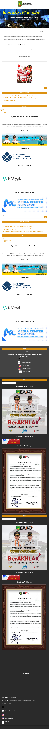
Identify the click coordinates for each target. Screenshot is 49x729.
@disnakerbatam (26, 365)
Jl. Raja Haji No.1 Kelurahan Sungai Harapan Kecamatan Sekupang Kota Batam (18, 700)
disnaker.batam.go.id (26, 359)
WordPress (33, 727)
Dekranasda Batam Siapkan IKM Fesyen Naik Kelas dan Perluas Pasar (17, 97)
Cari (3, 86)
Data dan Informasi (7, 111)
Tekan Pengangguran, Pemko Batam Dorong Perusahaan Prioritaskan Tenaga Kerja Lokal (22, 95)
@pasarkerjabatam (26, 368)
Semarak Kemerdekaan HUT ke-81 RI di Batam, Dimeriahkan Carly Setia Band (19, 99)
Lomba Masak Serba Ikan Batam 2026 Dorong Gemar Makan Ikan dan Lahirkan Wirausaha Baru (23, 102)
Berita (4, 109)
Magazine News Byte (23, 727)
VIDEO (4, 112)
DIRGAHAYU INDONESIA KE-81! (9, 100)
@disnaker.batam (26, 371)
